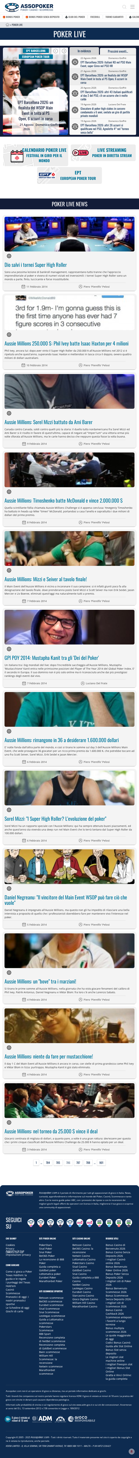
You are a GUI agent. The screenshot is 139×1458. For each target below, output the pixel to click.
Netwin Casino (81, 1256)
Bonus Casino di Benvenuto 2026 (115, 1246)
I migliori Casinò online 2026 (115, 1261)
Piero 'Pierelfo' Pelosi (97, 286)
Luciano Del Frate (117, 104)
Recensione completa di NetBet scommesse (52, 1339)
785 (58, 1162)
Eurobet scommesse (51, 1305)
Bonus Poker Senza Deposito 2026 (117, 1275)
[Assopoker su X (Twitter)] (60, 1223)
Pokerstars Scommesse (46, 1328)
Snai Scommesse (49, 1312)
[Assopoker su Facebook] (70, 1223)
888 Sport (45, 1334)
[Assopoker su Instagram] (30, 1223)
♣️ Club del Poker (75, 17)
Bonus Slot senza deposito (116, 1351)
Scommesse (13, 1293)
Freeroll (95, 17)
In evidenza (84, 50)
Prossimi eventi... (118, 51)
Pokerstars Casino (83, 1263)
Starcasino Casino (83, 1295)
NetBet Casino (81, 1284)
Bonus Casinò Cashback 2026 (115, 1311)
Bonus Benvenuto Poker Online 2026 (117, 1268)
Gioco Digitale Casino (85, 1299)
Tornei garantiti (114, 17)
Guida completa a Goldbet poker (49, 1268)
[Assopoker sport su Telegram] (109, 1223)
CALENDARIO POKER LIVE (44, 155)
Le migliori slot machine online (115, 1358)
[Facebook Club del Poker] (89, 1223)
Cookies (10, 1245)
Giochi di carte (14, 1311)
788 (88, 1162)
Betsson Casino (81, 1245)
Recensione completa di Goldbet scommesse (53, 1346)
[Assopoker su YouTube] (40, 1223)
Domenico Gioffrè (47, 125)
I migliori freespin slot (119, 1364)
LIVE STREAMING (112, 152)
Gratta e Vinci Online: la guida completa (119, 1376)
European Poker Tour (35, 57)
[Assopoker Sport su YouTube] (118, 1223)
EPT (78, 175)
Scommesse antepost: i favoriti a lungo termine (119, 1321)
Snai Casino (79, 1274)
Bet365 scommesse (50, 1301)
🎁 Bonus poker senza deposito (42, 17)
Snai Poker (45, 1252)
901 (101, 1162)
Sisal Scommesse (49, 1308)
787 (78, 1162)
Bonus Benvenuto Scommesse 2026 (116, 1290)
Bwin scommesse (49, 1352)
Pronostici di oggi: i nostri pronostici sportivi (17, 1300)
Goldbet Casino (81, 1270)
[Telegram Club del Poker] (79, 1223)
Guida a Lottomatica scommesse (51, 1321)
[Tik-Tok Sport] (128, 1223)
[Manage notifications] (131, 1451)
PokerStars (45, 1245)
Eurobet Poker (47, 1277)
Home (7, 24)
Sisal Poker (45, 1248)
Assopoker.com (48, 1192)
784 (48, 1162)
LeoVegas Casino (82, 1288)
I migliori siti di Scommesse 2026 (116, 1304)
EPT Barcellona (35, 51)
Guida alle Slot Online (119, 1346)
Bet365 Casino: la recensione (82, 1250)
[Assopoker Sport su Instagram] (99, 1223)
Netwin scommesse (51, 1366)
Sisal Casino (79, 1266)
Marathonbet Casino (84, 1306)
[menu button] (132, 6)
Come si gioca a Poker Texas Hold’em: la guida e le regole (19, 1275)
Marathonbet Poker (50, 1281)
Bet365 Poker (47, 1256)
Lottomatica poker (50, 1274)
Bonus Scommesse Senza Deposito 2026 (118, 1297)
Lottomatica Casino (83, 1259)
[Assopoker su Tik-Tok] (50, 1223)
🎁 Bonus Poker (11, 17)
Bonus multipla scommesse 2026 (116, 1329)
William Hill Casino (83, 1303)
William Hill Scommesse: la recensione (48, 1359)
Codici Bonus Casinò (118, 1342)
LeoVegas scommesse (52, 1316)
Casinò (10, 1289)
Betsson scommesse (51, 1297)
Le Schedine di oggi (17, 1307)
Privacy (10, 1248)
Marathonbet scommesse (47, 1371)
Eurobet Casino (81, 1292)
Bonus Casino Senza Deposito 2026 (118, 1254)
